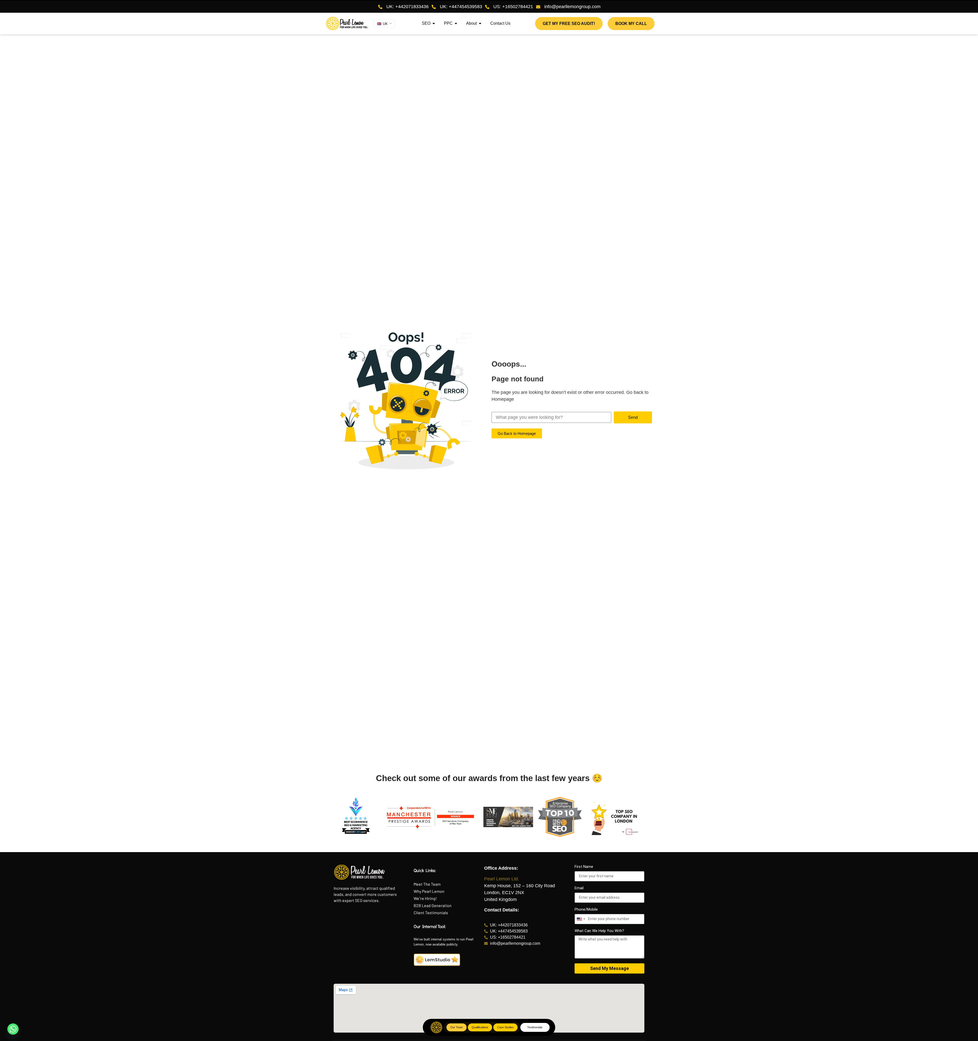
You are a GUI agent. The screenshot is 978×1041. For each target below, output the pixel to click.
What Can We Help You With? (599, 931)
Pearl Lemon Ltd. (501, 878)
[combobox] (581, 919)
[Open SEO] (434, 23)
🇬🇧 (382, 23)
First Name (584, 867)
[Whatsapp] (13, 1029)
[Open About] (480, 23)
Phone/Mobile (586, 910)
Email (579, 888)
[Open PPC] (456, 23)
